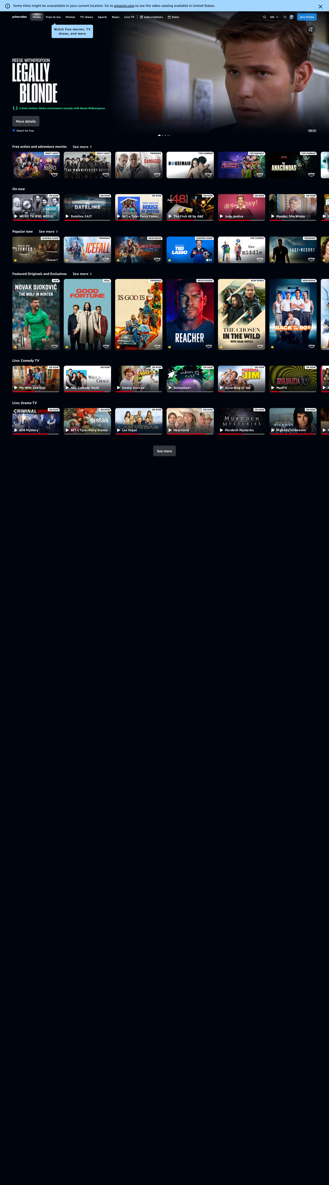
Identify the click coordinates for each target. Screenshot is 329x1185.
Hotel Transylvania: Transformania (241, 165)
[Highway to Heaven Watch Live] (293, 421)
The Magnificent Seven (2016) (87, 165)
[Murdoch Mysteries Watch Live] (241, 421)
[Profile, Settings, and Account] (291, 17)
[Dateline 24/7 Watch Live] (87, 207)
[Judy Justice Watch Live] (241, 207)
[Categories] (285, 17)
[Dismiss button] (320, 6)
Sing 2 (36, 165)
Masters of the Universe (138, 250)
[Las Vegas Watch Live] (138, 421)
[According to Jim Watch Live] (241, 379)
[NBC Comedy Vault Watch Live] (87, 379)
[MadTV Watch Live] (293, 379)
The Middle (241, 250)
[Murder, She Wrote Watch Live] (293, 207)
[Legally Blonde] (219, 73)
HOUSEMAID (190, 165)
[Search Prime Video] (264, 17)
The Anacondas (293, 165)
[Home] (19, 17)
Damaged (138, 165)
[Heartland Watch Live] (190, 421)
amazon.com (124, 6)
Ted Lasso (190, 250)
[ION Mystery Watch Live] (36, 421)
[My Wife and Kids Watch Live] (36, 379)
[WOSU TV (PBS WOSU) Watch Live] (36, 207)
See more (164, 451)
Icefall (87, 250)
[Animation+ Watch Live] (190, 379)
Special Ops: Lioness (36, 250)
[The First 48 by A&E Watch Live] (190, 207)
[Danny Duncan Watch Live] (138, 379)
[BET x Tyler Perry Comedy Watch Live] (138, 207)
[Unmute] (311, 29)
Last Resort (293, 250)
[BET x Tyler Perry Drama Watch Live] (87, 421)
